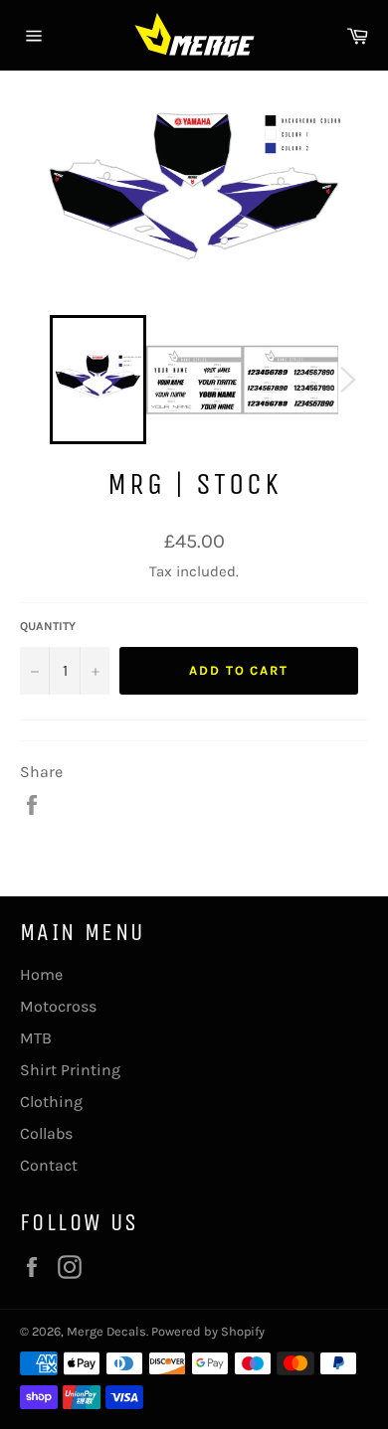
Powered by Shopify (208, 1331)
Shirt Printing (70, 1069)
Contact (49, 1165)
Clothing (51, 1101)
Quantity (48, 626)
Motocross (58, 1006)
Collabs (46, 1133)
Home (41, 974)
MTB (36, 1038)
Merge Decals (106, 1331)
